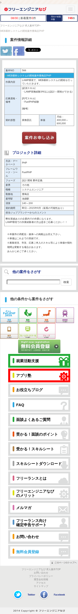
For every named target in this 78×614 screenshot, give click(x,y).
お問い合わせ (41, 572)
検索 (66, 282)
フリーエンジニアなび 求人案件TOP (19, 25)
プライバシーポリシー (41, 576)
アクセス (41, 582)
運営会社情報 (41, 579)
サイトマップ (41, 586)
